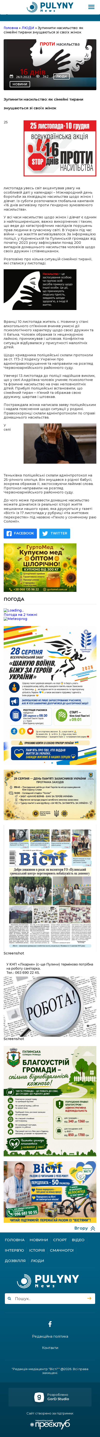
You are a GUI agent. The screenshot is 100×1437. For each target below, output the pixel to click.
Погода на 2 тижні (20, 614)
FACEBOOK (24, 533)
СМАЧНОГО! (62, 1250)
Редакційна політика (50, 1336)
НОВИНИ (20, 84)
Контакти (50, 1348)
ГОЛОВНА (15, 1240)
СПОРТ (60, 1240)
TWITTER (58, 533)
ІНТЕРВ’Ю (14, 1250)
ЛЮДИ (61, 76)
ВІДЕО (78, 1240)
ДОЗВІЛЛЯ (15, 1260)
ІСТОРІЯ (37, 1250)
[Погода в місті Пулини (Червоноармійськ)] (50, 610)
